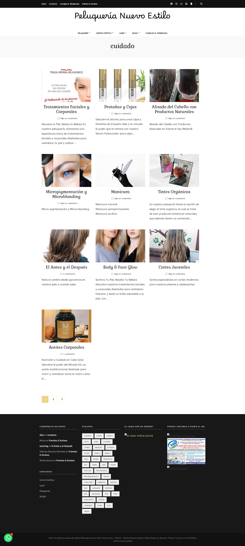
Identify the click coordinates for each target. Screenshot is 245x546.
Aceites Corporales (66, 347)
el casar (86, 453)
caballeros (87, 436)
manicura (87, 471)
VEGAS (135, 33)
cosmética (106, 442)
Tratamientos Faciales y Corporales (66, 109)
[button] (8, 538)
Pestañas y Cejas (120, 106)
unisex (99, 505)
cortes (96, 442)
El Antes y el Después (66, 267)
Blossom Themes (167, 538)
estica (86, 459)
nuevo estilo (88, 482)
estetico (107, 453)
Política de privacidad (123, 541)
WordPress (191, 538)
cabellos (110, 436)
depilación (98, 447)
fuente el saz (108, 459)
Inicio (44, 4)
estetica (97, 453)
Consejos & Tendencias (69, 4)
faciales (95, 459)
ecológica (110, 447)
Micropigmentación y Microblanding (66, 194)
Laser (121, 33)
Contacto (53, 4)
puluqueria (96, 494)
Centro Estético (103, 33)
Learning (44, 446)
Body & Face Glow (120, 267)
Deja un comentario (69, 118)
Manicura (120, 191)
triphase (101, 500)
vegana (86, 511)
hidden (94, 465)
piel (85, 494)
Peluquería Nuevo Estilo (122, 18)
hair (85, 465)
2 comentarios (69, 274)
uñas (109, 505)
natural (106, 476)
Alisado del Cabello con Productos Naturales (174, 109)
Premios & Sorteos (89, 4)
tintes (115, 494)
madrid (113, 465)
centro (86, 442)
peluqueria (96, 488)
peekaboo (101, 482)
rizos (106, 494)
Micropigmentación (91, 476)
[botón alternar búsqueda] (201, 4)
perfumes (108, 488)
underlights (88, 505)
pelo (85, 488)
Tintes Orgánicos (174, 191)
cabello (99, 436)
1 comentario (69, 354)
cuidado (87, 447)
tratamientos (89, 500)
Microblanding (101, 471)
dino (42, 435)
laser (103, 465)
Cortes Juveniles (174, 267)
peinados (113, 482)
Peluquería (83, 33)
